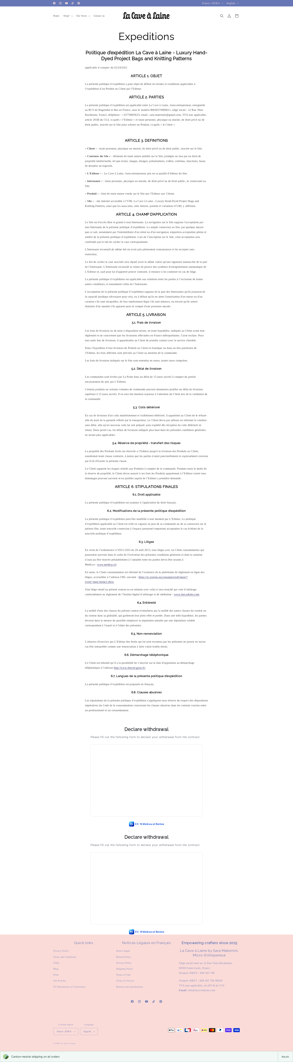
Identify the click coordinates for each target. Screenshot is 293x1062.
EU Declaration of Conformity (69, 987)
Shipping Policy (124, 969)
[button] (67, 15)
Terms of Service (125, 980)
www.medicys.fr (106, 564)
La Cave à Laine (68, 1043)
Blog (55, 969)
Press (56, 975)
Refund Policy (123, 957)
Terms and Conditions (64, 957)
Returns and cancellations (129, 987)
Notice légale (123, 951)
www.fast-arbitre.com (186, 594)
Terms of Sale (123, 975)
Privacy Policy (61, 951)
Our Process (59, 980)
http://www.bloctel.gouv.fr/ (129, 667)
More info (285, 1056)
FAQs (56, 963)
